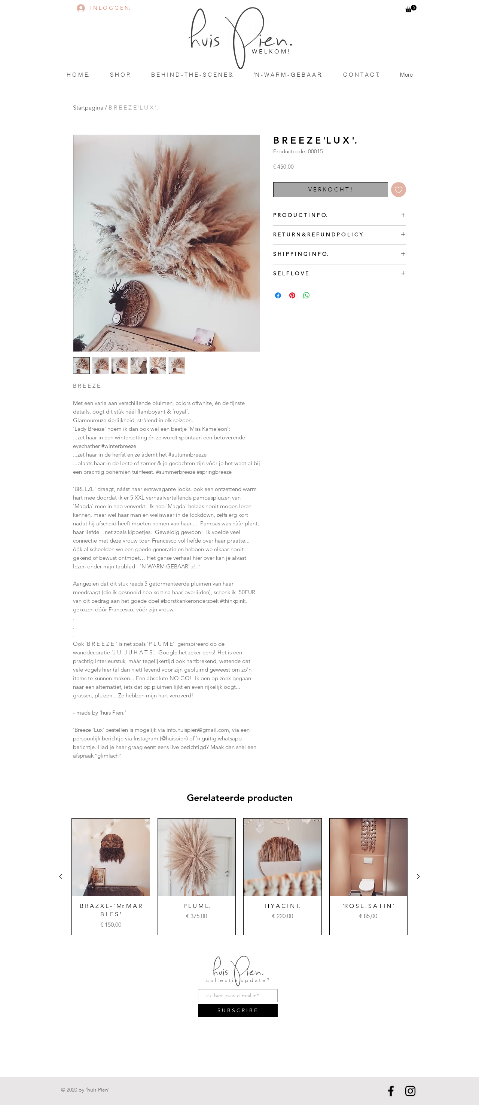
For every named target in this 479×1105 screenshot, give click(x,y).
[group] (239, 877)
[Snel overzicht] (111, 857)
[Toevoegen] (398, 189)
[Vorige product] (60, 876)
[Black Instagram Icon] (410, 1091)
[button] (411, 8)
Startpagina (88, 107)
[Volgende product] (418, 876)
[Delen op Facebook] (278, 295)
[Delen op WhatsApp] (306, 295)
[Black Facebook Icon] (391, 1091)
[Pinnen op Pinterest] (292, 295)
